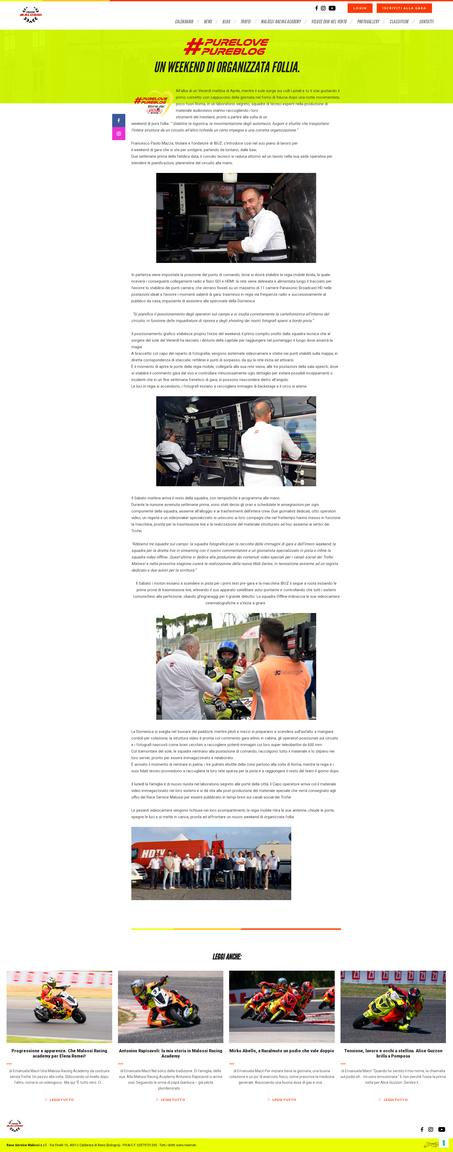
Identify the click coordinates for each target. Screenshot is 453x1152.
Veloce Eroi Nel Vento (328, 22)
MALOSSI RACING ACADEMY (281, 22)
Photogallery (368, 22)
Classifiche (399, 22)
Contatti (426, 22)
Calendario (184, 22)
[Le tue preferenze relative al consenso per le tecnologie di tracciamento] (444, 1143)
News (208, 22)
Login (360, 8)
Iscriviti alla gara (404, 8)
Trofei (245, 22)
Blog (226, 22)
